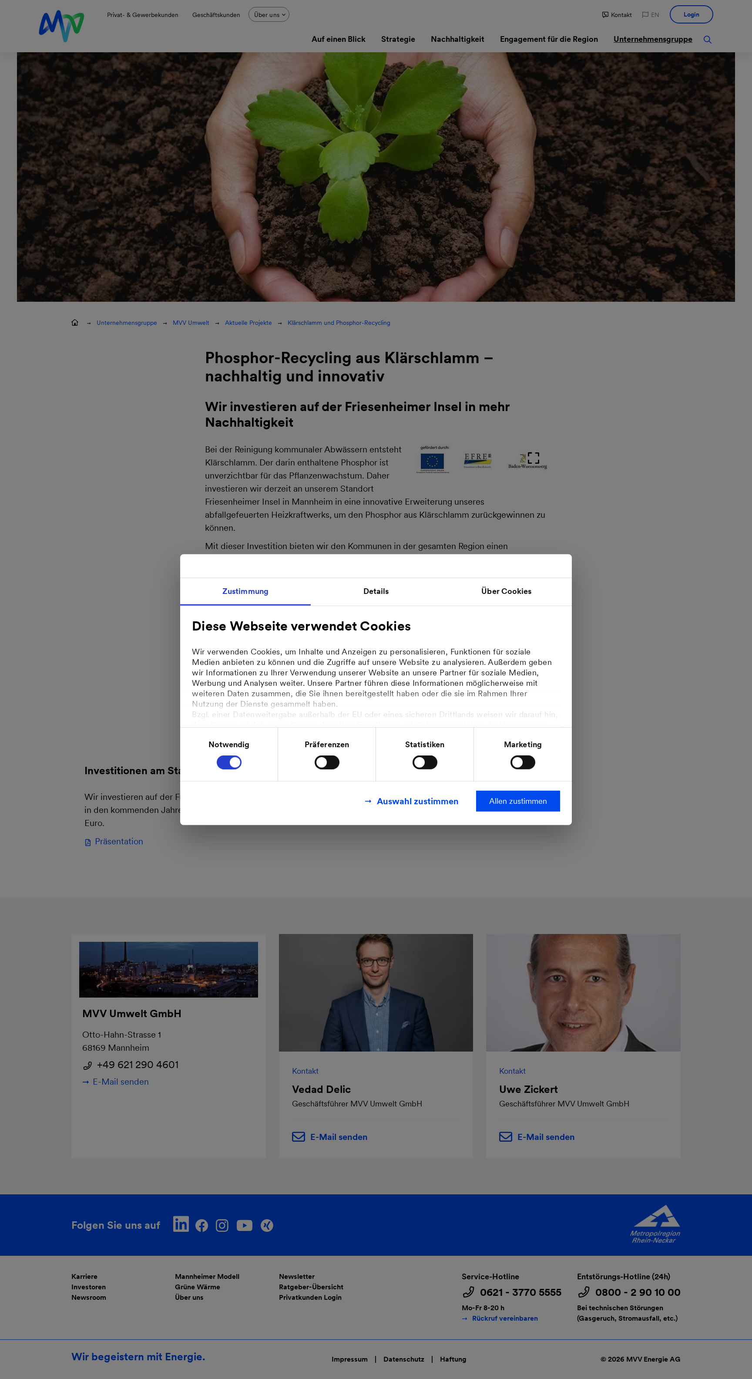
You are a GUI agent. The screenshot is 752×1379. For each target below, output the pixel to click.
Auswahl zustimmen (418, 801)
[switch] (327, 762)
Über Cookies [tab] (506, 590)
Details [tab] (376, 590)
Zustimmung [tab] (245, 590)
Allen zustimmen (518, 801)
